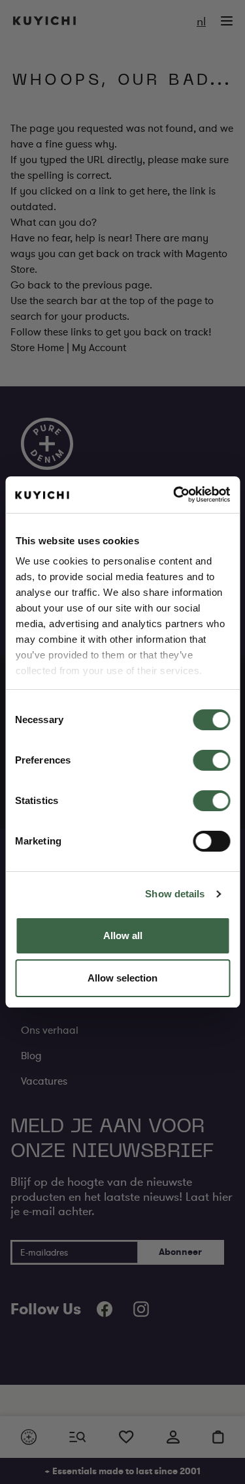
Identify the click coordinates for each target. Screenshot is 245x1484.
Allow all (122, 935)
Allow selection (122, 977)
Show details (174, 893)
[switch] (211, 760)
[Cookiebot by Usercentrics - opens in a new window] (174, 494)
